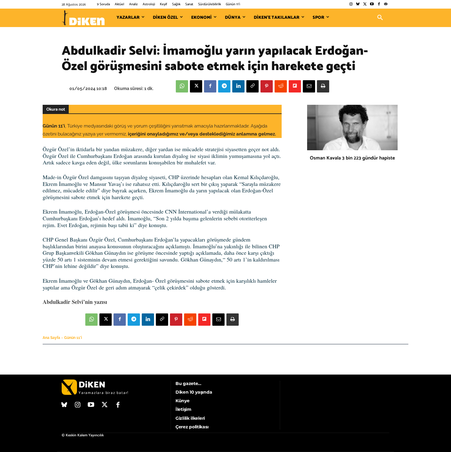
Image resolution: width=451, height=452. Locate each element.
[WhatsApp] (182, 86)
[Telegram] (224, 86)
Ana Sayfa (51, 338)
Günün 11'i (73, 338)
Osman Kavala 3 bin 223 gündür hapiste (352, 158)
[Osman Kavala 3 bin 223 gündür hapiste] (352, 127)
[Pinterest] (266, 86)
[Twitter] (364, 4)
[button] (380, 18)
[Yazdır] (323, 86)
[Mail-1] (385, 4)
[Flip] (295, 86)
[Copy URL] (252, 86)
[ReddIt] (281, 86)
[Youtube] (372, 4)
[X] (196, 86)
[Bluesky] (357, 4)
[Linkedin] (238, 86)
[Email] (309, 86)
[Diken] (83, 17)
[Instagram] (350, 4)
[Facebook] (378, 4)
